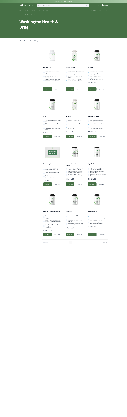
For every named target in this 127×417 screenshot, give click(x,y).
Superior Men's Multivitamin (51, 211)
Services (33, 10)
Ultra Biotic (91, 67)
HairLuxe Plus (47, 67)
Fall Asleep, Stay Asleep (50, 164)
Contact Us (93, 10)
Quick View (57, 89)
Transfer (106, 10)
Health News (41, 10)
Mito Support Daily (93, 116)
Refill (100, 10)
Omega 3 (45, 116)
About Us (27, 10)
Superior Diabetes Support (95, 164)
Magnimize (69, 211)
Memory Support (93, 211)
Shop (47, 10)
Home (20, 10)
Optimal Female (70, 67)
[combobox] (63, 5)
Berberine (68, 116)
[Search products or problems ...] (87, 5)
